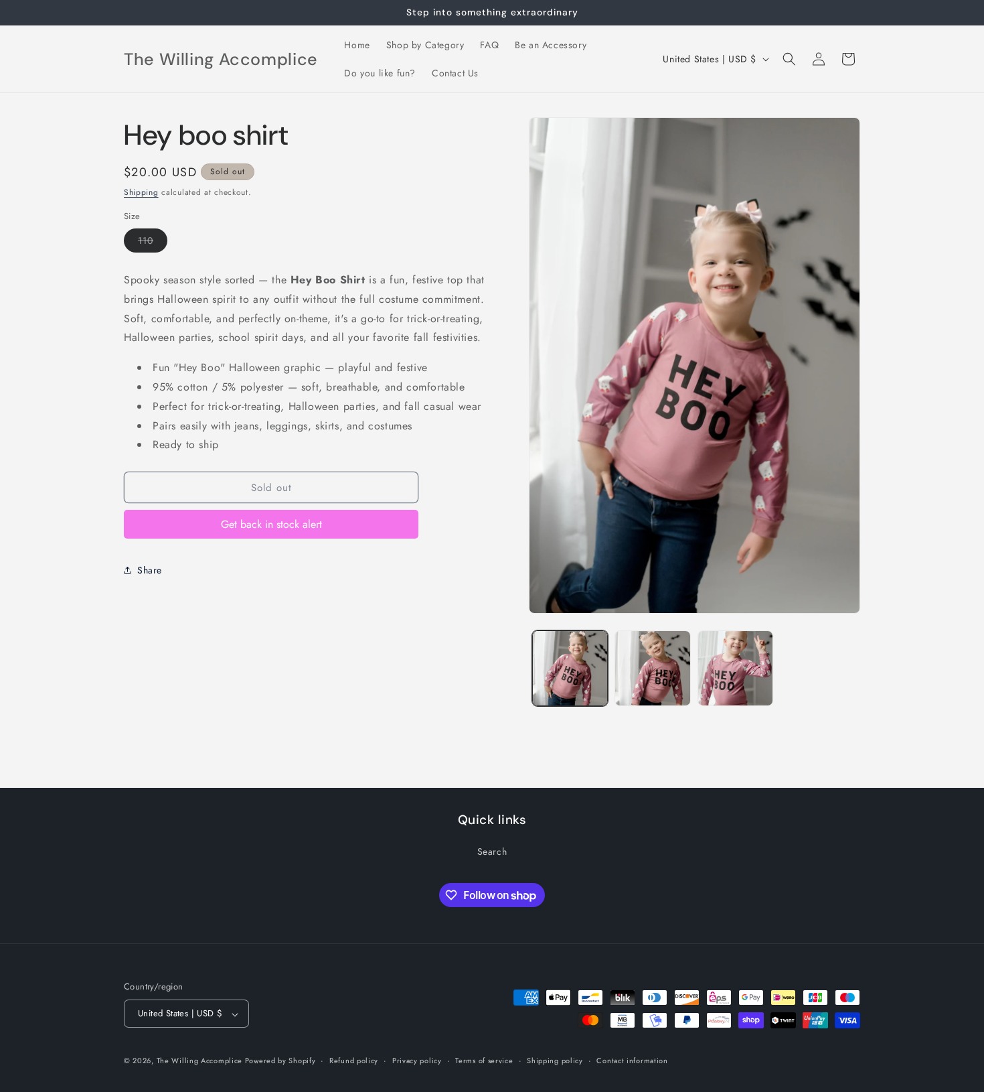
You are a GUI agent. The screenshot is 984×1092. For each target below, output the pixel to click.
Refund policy (353, 1060)
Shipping (141, 192)
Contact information (631, 1060)
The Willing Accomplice (201, 1061)
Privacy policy (417, 1060)
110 (152, 243)
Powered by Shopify (280, 1061)
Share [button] (149, 570)
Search (492, 851)
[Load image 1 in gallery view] (570, 668)
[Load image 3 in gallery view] (735, 668)
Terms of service (484, 1060)
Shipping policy (555, 1060)
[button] (789, 59)
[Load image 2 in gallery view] (652, 668)
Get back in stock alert (271, 524)
